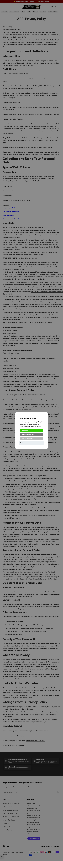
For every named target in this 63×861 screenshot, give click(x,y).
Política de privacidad (25, 443)
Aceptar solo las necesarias (28, 434)
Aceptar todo (25, 430)
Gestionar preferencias (27, 438)
